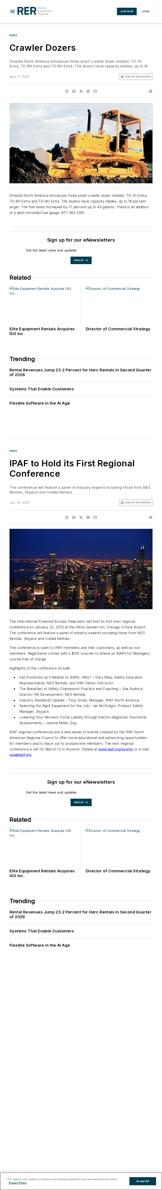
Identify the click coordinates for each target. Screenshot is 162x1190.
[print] (151, 91)
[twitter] (81, 91)
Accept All (142, 1181)
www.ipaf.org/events (115, 749)
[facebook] (67, 91)
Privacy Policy (17, 1183)
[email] (95, 91)
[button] (12, 11)
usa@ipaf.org (20, 755)
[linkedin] (74, 91)
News (13, 35)
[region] (81, 1181)
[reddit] (88, 91)
